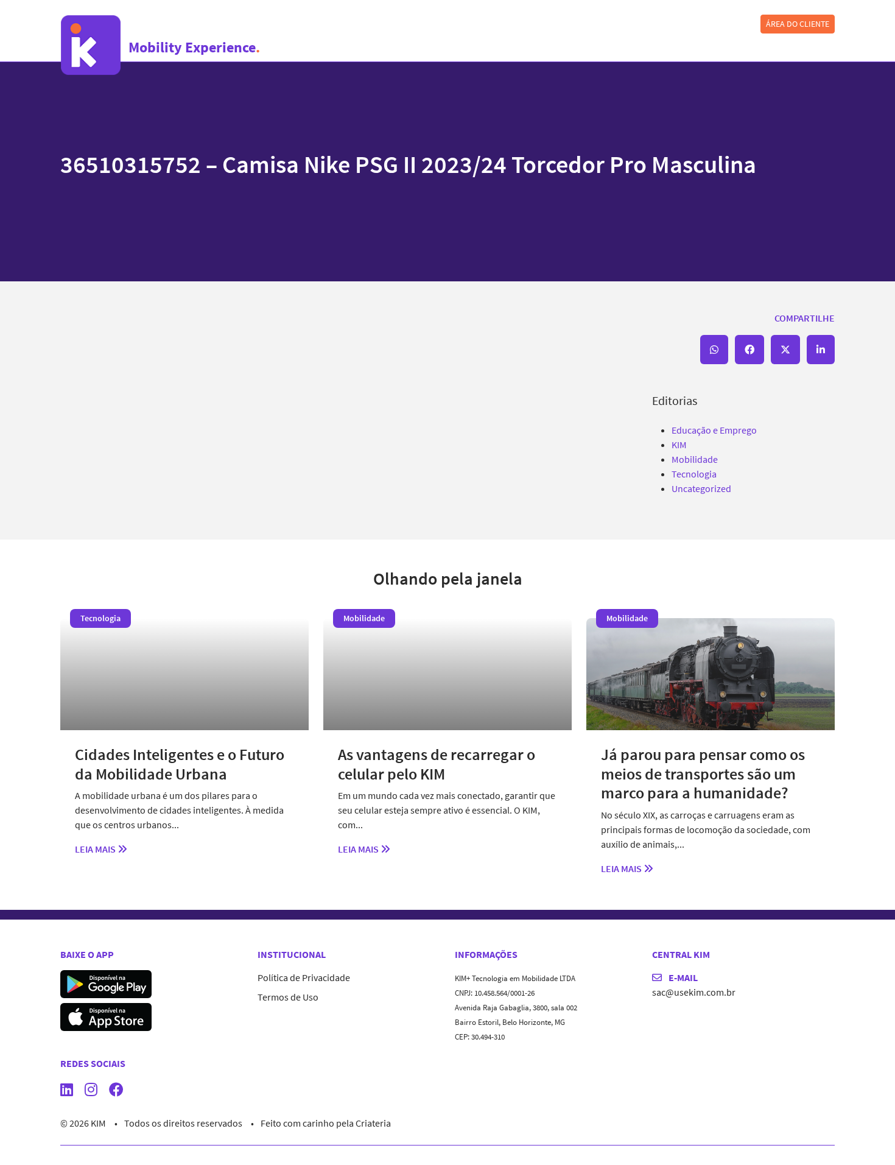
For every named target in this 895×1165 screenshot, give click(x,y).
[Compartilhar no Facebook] (749, 349)
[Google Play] (106, 983)
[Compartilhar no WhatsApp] (714, 349)
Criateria (373, 1123)
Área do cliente (797, 23)
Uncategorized (701, 488)
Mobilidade (695, 459)
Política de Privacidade (304, 977)
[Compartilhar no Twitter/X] (785, 349)
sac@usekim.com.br (693, 992)
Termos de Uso (288, 997)
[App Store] (106, 1016)
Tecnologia (694, 474)
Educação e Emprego (714, 430)
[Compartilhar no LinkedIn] (821, 349)
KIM (679, 444)
